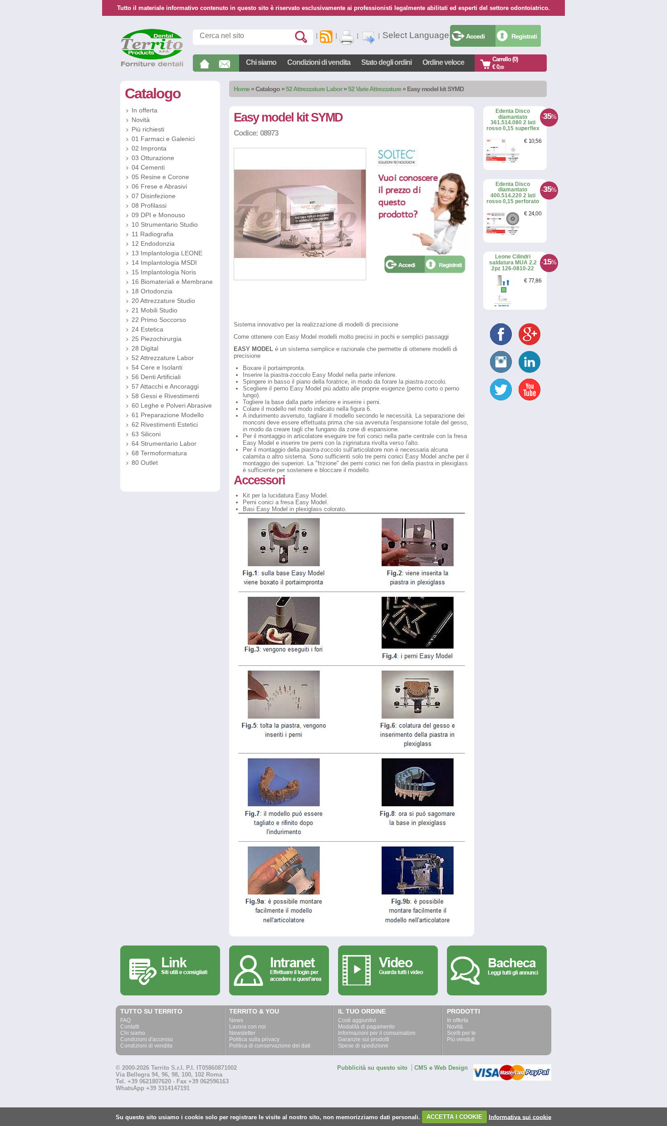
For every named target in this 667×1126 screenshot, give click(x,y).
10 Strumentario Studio (165, 224)
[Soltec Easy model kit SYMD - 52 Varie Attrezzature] (300, 278)
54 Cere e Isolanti (157, 367)
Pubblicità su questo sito (372, 1067)
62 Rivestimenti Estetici (165, 424)
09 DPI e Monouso (158, 215)
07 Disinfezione (154, 196)
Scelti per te (461, 1033)
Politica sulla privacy (254, 1039)
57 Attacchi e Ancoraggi (165, 386)
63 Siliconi (146, 434)
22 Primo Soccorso (159, 319)
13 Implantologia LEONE (167, 253)
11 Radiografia (152, 234)
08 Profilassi (149, 205)
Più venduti (461, 1039)
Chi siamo (261, 62)
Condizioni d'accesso (146, 1039)
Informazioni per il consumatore (377, 1033)
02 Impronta (149, 148)
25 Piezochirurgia (156, 338)
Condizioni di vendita (318, 62)
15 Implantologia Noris (164, 272)
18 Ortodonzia (152, 291)
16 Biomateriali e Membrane (172, 281)
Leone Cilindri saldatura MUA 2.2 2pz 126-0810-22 (513, 262)
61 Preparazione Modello (168, 415)
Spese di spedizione (363, 1046)
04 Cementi (148, 167)
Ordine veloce (443, 62)
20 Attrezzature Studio (163, 300)
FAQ (125, 1020)
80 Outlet (145, 462)
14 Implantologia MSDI (164, 262)
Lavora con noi (247, 1027)
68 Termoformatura (159, 453)
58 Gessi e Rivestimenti (165, 396)
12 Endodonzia (153, 243)
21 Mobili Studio (154, 310)
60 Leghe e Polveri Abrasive (172, 405)
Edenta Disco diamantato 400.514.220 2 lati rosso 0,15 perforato (512, 192)
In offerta (144, 110)
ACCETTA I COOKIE (454, 1116)
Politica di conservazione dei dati (269, 1046)
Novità (141, 119)
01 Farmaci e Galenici (163, 138)
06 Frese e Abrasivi (159, 186)
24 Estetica (147, 329)
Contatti (129, 1027)
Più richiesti (148, 129)
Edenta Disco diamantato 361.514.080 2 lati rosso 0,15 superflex (512, 119)
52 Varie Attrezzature (374, 89)
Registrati (524, 36)
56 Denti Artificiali (156, 376)
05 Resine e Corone (160, 176)
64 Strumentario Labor (164, 443)
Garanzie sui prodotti (363, 1039)
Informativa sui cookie (520, 1116)
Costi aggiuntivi (357, 1020)
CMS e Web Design (441, 1067)
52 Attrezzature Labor (314, 89)
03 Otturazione (153, 157)
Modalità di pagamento (366, 1027)
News (236, 1020)
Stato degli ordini (386, 62)
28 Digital (145, 348)
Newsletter (242, 1033)
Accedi (475, 36)
